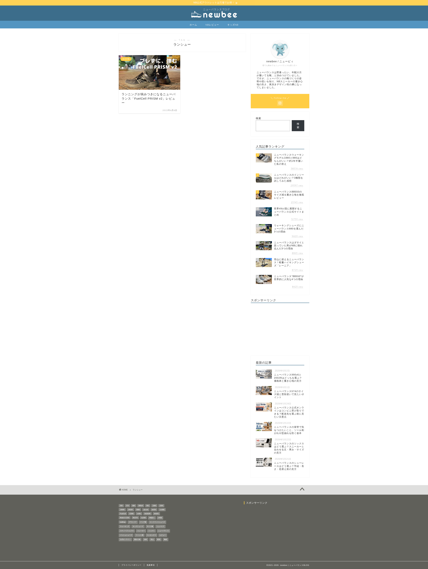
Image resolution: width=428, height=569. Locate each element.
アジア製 (143, 522)
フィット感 (139, 535)
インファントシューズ (157, 522)
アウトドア (132, 522)
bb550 (154, 510)
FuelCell (123, 514)
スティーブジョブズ (127, 531)
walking (122, 522)
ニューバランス (163, 531)
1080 (154, 506)
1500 (161, 506)
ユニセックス (151, 535)
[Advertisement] (280, 328)
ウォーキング (124, 526)
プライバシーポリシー (131, 565)
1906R (122, 510)
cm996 (162, 510)
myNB (143, 518)
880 (133, 506)
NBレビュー (212, 24)
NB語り (151, 518)
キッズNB (232, 24)
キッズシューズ (138, 526)
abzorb (145, 510)
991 (147, 506)
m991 (139, 514)
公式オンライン (125, 539)
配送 (158, 539)
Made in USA (124, 518)
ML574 (135, 518)
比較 (145, 539)
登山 (152, 539)
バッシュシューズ (126, 535)
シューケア (160, 526)
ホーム (193, 24)
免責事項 (151, 565)
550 (121, 506)
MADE (156, 514)
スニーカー (141, 531)
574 (127, 506)
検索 (258, 118)
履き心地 (137, 539)
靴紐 (165, 539)
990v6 (141, 506)
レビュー (163, 535)
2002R (130, 510)
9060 (138, 510)
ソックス (151, 531)
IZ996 (131, 514)
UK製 (160, 518)
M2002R (147, 514)
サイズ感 (150, 526)
